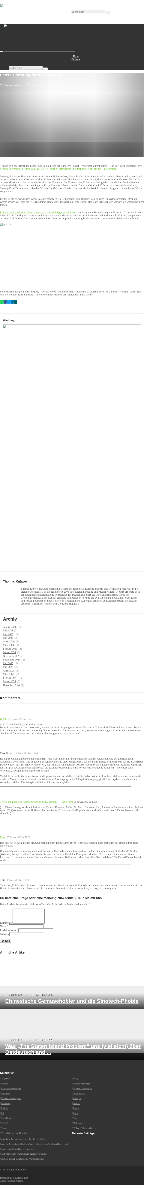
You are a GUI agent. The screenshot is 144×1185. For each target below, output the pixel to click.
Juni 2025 (8, 663)
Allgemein (53, 85)
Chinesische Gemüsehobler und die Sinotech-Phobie (23, 1139)
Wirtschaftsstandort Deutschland (15, 1133)
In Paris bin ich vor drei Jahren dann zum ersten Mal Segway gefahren (37, 212)
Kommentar (6, 922)
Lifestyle (77, 1098)
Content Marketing (81, 1083)
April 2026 (9, 641)
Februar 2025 (10, 678)
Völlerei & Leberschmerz (84, 1128)
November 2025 (11, 656)
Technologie (78, 1123)
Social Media (7, 1118)
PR (2, 1113)
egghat (4, 719)
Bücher (4, 1083)
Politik (76, 1108)
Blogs (76, 1078)
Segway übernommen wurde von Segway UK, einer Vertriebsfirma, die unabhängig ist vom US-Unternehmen (58, 169)
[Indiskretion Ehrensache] (39, 50)
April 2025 (9, 670)
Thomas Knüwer (12, 85)
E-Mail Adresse (8, 930)
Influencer (5, 1093)
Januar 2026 (9, 652)
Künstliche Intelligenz (11, 1098)
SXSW (4, 1123)
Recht (75, 1113)
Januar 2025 (9, 681)
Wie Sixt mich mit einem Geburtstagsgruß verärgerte (23, 1154)
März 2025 (8, 674)
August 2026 (9, 627)
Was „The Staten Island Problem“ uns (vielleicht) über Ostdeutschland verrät (34, 1144)
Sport (75, 1118)
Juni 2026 (8, 634)
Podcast (4, 1108)
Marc (3, 837)
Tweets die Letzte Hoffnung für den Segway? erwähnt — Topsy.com (36, 801)
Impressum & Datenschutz (14, 1177)
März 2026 (8, 645)
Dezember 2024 (11, 685)
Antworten (139, 739)
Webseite (4, 934)
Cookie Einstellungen (11, 1180)
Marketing (5, 1103)
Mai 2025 (8, 667)
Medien (76, 1103)
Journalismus (79, 1093)
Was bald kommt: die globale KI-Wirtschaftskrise (22, 1159)
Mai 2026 (8, 637)
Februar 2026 (10, 648)
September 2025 (11, 659)
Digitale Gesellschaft (82, 1088)
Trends (4, 1128)
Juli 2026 (8, 630)
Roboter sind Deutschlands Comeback (17, 1149)
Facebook (75, 59)
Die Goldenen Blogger (11, 1088)
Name (3, 926)
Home (76, 56)
